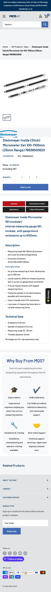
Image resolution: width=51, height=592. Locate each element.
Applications (13, 209)
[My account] (40, 16)
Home (5, 47)
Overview (14, 204)
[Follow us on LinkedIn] (25, 553)
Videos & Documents (37, 209)
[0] (46, 16)
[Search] (44, 24)
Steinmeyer (8, 156)
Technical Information (37, 204)
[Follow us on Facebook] (5, 553)
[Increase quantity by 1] (36, 177)
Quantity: (7, 177)
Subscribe (12, 531)
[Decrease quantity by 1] (22, 177)
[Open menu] (4, 16)
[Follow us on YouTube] (20, 553)
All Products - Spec (20, 47)
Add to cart (25, 187)
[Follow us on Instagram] (15, 553)
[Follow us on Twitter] (10, 553)
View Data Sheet (12, 266)
